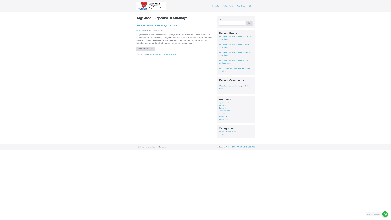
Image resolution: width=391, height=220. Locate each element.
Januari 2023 (223, 119)
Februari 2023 (224, 116)
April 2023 (222, 113)
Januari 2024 (223, 108)
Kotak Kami (241, 6)
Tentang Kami (228, 6)
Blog (251, 6)
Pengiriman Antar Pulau (157, 54)
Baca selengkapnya (145, 49)
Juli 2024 (222, 105)
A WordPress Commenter (228, 86)
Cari (220, 19)
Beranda (215, 6)
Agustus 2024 (224, 102)
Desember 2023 (225, 111)
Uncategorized (171, 54)
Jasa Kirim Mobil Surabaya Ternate (156, 25)
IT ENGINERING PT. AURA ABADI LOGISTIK (240, 147)
